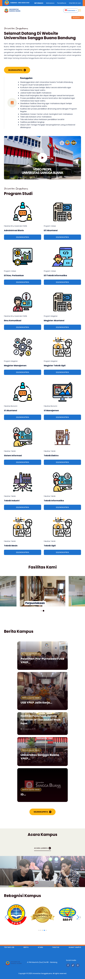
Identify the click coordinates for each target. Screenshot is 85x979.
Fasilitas (55, 947)
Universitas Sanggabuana (42, 973)
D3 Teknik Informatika (55, 275)
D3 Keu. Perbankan (14, 275)
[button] (41, 611)
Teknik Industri (11, 500)
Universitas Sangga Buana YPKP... (40, 757)
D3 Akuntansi (51, 230)
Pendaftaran (61, 3)
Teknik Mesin (10, 545)
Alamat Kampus (75, 947)
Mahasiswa (50, 3)
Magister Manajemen (15, 365)
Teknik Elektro (51, 455)
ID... (23, 794)
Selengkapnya (15, 70)
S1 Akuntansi (10, 410)
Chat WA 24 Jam (75, 3)
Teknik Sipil (50, 545)
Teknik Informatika (54, 500)
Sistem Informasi (13, 455)
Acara (40, 947)
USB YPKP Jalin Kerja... (36, 703)
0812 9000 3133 (23, 3)
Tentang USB (9, 947)
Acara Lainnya (41, 848)
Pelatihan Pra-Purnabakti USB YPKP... (42, 660)
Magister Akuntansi (54, 320)
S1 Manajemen (51, 410)
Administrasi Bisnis (14, 230)
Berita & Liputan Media (31, 654)
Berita (26, 947)
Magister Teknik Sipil (54, 365)
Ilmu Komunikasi (12, 320)
